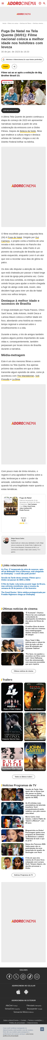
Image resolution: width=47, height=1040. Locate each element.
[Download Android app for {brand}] (27, 992)
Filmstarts (31, 1005)
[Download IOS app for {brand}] (19, 992)
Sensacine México (21, 1012)
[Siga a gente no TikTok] (30, 976)
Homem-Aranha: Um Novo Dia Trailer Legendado (35, 739)
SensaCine (9, 1009)
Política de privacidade (17, 1023)
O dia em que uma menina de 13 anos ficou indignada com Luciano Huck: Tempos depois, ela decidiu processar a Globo (35, 863)
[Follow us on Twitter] (16, 976)
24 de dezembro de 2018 (29, 501)
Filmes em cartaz (13, 23)
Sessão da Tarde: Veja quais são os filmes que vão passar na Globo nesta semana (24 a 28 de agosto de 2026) (35, 793)
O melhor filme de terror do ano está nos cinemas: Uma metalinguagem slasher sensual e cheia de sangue (35, 631)
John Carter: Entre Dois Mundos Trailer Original (35, 769)
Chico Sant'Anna (29, 506)
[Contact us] (37, 976)
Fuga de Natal (15, 237)
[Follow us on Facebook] (10, 976)
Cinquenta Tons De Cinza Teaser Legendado (12, 739)
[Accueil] (21, 3)
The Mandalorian (25, 376)
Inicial (4, 23)
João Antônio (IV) (26, 508)
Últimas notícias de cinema (23, 671)
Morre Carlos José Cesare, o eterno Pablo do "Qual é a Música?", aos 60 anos (35, 820)
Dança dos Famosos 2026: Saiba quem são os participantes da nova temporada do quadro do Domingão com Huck (35, 848)
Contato (23, 1020)
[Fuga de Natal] (11, 506)
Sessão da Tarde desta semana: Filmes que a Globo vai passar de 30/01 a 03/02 (20, 579)
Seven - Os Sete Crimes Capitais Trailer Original (35, 709)
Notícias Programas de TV (23, 875)
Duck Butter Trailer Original (12, 769)
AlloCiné (9, 1005)
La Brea (16, 379)
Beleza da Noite (28, 131)
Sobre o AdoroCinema (11, 1020)
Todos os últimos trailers (23, 777)
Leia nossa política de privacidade (18, 1035)
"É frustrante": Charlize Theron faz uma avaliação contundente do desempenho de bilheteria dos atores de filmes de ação (35, 618)
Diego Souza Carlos (17, 538)
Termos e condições (35, 1020)
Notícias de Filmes (25, 23)
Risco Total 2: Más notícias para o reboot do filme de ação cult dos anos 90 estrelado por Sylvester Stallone (35, 644)
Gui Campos (32, 504)
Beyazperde (32, 1009)
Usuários (23, 518)
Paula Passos (24, 510)
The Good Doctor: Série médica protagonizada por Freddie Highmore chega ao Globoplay (23, 593)
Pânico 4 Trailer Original (12, 709)
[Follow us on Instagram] (23, 976)
